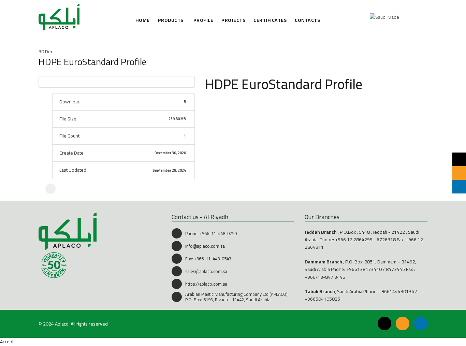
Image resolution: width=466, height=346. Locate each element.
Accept (7, 341)
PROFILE (203, 20)
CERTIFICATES (270, 20)
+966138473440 (364, 269)
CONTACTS (307, 20)
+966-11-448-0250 (218, 233)
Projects (233, 20)
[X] (50, 189)
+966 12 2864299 (354, 239)
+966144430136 (396, 291)
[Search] (422, 17)
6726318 (386, 239)
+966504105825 (322, 298)
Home (142, 20)
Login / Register (407, 17)
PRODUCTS (171, 20)
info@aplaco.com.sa (205, 246)
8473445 (395, 269)
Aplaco (62, 323)
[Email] (402, 323)
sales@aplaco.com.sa (206, 271)
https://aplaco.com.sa (206, 284)
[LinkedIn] (420, 323)
